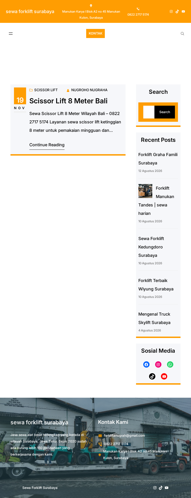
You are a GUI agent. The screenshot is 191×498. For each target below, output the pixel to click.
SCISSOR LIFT (46, 90)
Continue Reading (47, 144)
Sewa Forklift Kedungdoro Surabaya (151, 247)
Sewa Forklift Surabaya (30, 11)
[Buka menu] (11, 33)
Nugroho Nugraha (89, 90)
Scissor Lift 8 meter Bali (68, 101)
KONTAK (95, 33)
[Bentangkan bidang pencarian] (182, 33)
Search (164, 112)
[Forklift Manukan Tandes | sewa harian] (145, 192)
